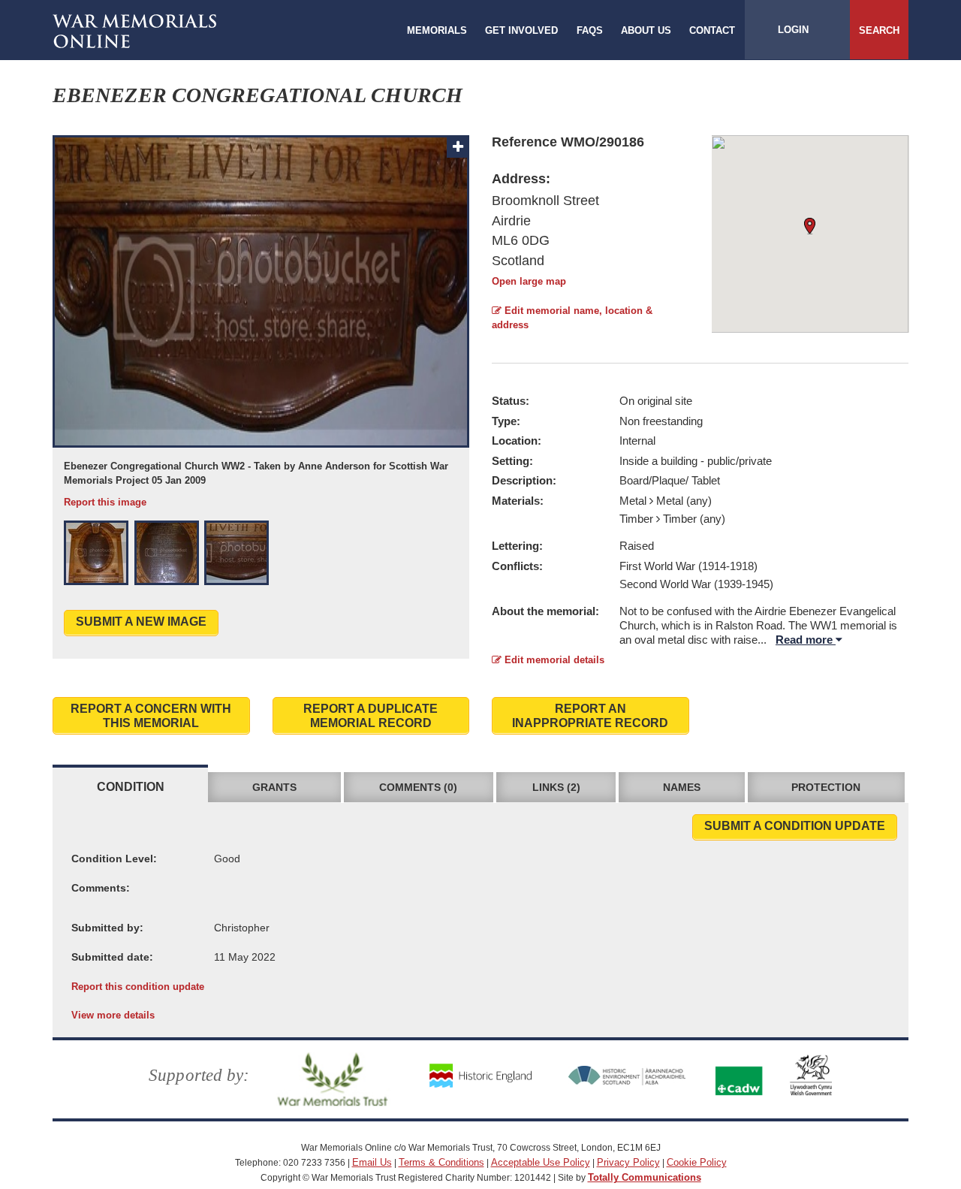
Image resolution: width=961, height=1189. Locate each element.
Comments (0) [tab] (418, 787)
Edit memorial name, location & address (572, 317)
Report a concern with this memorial (151, 715)
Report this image (105, 502)
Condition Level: (114, 859)
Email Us (372, 1162)
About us (646, 30)
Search (879, 30)
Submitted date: (112, 957)
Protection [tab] (825, 787)
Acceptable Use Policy (540, 1162)
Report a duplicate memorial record (370, 715)
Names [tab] (681, 787)
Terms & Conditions (441, 1162)
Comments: (100, 888)
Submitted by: (107, 928)
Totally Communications (644, 1177)
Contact (712, 30)
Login (793, 29)
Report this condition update (137, 986)
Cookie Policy (697, 1162)
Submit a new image (141, 621)
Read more (806, 639)
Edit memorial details (553, 659)
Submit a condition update (794, 825)
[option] (261, 322)
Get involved (521, 30)
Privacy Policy (628, 1162)
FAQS (590, 30)
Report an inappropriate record (590, 715)
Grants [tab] (274, 787)
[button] (96, 553)
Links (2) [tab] (556, 787)
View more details (113, 1015)
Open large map (529, 281)
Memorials (437, 30)
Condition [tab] (130, 786)
